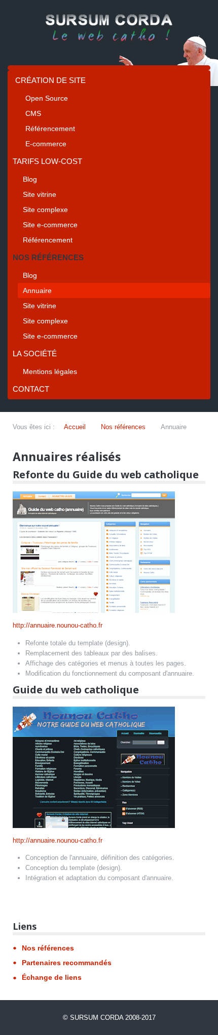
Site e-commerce (50, 225)
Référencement (50, 129)
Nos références (48, 257)
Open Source (46, 98)
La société (35, 353)
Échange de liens (52, 977)
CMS (33, 113)
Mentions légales (50, 371)
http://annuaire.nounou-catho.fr (57, 625)
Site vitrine (39, 194)
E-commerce (45, 144)
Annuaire (37, 290)
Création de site (50, 80)
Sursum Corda (96, 1017)
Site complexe (45, 209)
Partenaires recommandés (67, 963)
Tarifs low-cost (47, 161)
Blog (30, 179)
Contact (31, 389)
